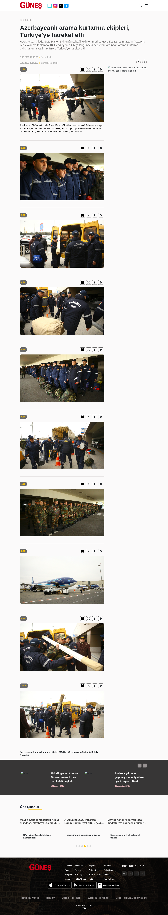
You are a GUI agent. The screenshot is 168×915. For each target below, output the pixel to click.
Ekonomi (79, 865)
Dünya (78, 870)
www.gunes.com (84, 905)
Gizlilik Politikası (98, 897)
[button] (138, 62)
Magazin (68, 874)
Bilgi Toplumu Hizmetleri (131, 897)
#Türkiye (63, 752)
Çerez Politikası (71, 897)
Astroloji (92, 870)
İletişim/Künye (30, 897)
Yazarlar (107, 865)
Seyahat (92, 865)
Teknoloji (78, 874)
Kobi (91, 879)
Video (106, 874)
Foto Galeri (25, 20)
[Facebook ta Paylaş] (95, 69)
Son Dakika (109, 879)
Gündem (68, 865)
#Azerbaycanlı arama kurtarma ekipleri (39, 752)
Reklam (50, 897)
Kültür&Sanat (80, 879)
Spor (67, 870)
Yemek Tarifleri (95, 874)
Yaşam (68, 879)
